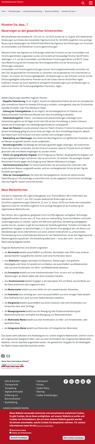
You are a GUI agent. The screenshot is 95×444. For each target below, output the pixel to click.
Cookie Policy (42, 388)
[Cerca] (83, 3)
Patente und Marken (52, 11)
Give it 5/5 (22, 366)
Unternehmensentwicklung (32, 11)
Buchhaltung (11, 402)
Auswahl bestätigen (19, 438)
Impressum (42, 381)
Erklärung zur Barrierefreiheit (12, 396)
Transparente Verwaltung (11, 386)
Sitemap (40, 391)
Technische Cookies (19, 430)
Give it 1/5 (3, 366)
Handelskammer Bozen (12, 1)
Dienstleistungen (14, 11)
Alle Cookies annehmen (74, 438)
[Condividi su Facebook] (3, 356)
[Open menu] (91, 2)
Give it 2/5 (8, 366)
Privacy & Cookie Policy (44, 425)
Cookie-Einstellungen (47, 395)
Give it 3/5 (13, 366)
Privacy (40, 384)
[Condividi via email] (8, 356)
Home (3, 11)
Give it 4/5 (17, 366)
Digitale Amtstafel (14, 391)
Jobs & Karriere (12, 381)
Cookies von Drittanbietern (22, 432)
